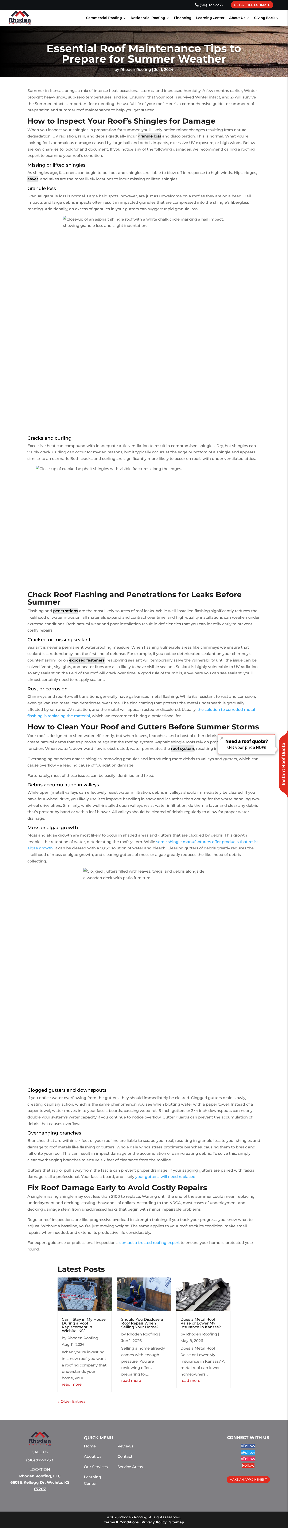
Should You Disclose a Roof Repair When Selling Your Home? (142, 1323)
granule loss (149, 136)
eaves (32, 179)
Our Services (96, 1467)
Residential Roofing (148, 18)
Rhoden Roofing (135, 69)
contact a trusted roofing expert (149, 1242)
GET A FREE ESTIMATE (252, 5)
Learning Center (210, 18)
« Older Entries (71, 1401)
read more (72, 1384)
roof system (182, 748)
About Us (237, 18)
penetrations (65, 611)
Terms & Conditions (121, 1522)
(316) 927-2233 (211, 5)
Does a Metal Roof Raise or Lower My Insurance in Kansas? (200, 1323)
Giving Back (264, 18)
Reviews (125, 1446)
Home (90, 1446)
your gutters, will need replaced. (165, 1176)
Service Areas (130, 1467)
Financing (182, 18)
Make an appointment (248, 1479)
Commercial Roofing (104, 18)
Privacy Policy (154, 1522)
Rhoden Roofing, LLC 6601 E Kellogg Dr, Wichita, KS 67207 (39, 1482)
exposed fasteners (87, 660)
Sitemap (176, 1522)
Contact (124, 1456)
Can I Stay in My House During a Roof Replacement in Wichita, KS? (84, 1325)
